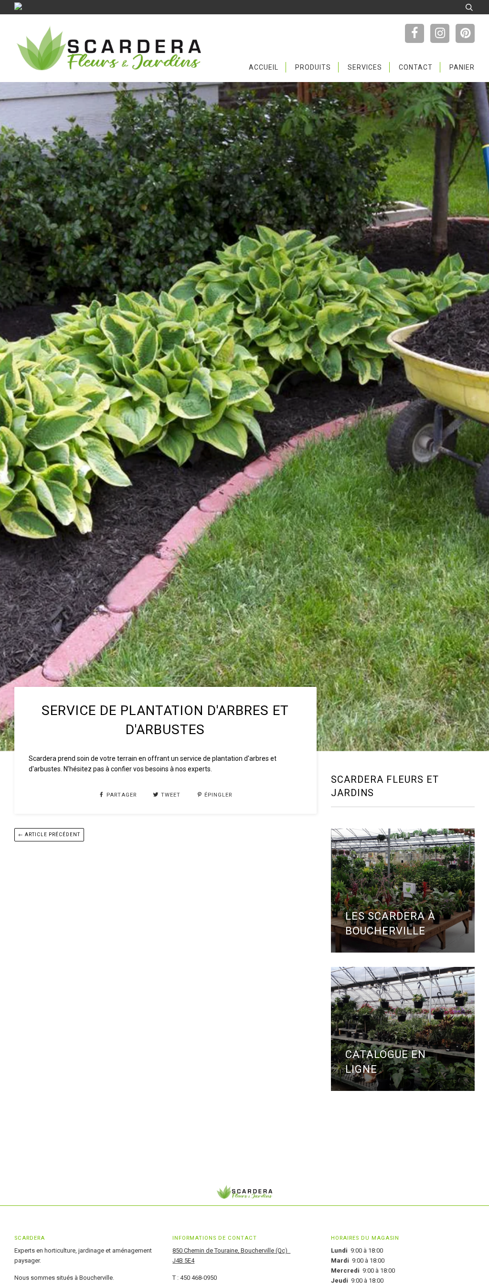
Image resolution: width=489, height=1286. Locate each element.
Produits (313, 67)
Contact (416, 67)
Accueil (263, 67)
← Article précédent (49, 834)
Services (365, 67)
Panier (462, 67)
